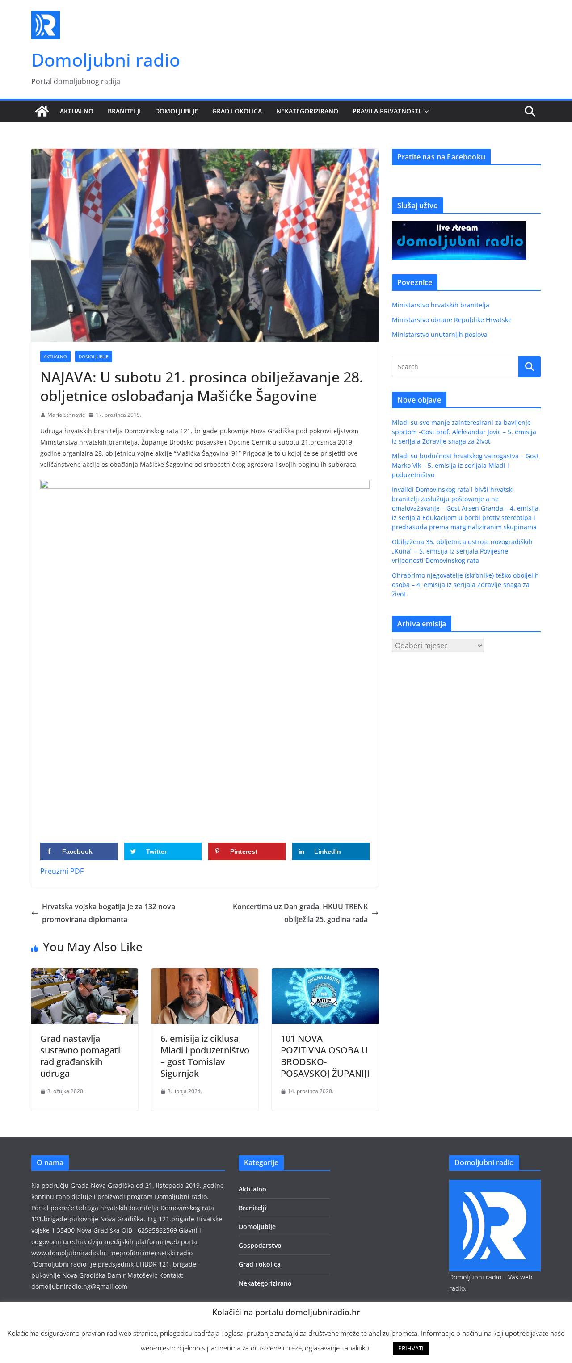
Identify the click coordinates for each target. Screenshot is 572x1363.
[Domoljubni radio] (42, 111)
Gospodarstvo (260, 1245)
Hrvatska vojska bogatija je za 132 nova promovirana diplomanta (108, 913)
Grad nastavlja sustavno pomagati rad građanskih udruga (80, 1055)
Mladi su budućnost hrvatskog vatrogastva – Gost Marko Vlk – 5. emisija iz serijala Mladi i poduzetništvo (465, 465)
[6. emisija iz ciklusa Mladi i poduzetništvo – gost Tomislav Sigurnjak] (204, 974)
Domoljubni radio (105, 59)
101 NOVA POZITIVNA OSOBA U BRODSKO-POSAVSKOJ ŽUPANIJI (325, 1055)
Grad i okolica (237, 111)
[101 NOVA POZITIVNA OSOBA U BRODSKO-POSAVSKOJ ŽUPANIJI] (325, 974)
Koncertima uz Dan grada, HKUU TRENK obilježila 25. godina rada (300, 913)
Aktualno (76, 111)
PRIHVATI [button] (411, 1348)
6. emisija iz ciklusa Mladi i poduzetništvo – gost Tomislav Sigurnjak (204, 1055)
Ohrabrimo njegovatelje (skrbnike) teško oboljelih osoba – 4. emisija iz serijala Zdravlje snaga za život (465, 584)
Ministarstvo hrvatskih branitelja (440, 305)
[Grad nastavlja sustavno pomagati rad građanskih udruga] (84, 974)
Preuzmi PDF (62, 871)
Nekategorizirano (307, 111)
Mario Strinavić (66, 415)
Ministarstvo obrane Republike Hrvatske (452, 319)
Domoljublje (176, 111)
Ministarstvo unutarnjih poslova (440, 334)
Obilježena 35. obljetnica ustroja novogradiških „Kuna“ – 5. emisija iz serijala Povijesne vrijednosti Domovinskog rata (462, 551)
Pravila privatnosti (386, 111)
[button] (425, 111)
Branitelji (124, 111)
